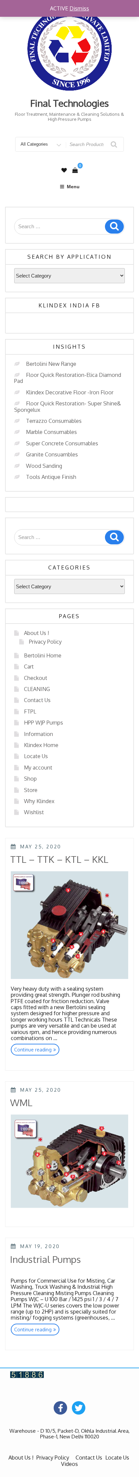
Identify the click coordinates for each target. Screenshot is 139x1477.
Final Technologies (69, 103)
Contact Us (37, 700)
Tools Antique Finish (51, 477)
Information (38, 734)
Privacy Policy (45, 641)
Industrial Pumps (45, 1259)
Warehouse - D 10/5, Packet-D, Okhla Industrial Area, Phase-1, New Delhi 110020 (69, 1434)
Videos (69, 1464)
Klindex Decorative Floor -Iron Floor (69, 392)
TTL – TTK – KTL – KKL (59, 859)
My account (38, 767)
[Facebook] (60, 1408)
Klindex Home (41, 745)
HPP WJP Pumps (43, 722)
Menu (73, 186)
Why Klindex (39, 801)
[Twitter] (78, 1408)
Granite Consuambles (52, 454)
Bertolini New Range (51, 363)
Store (30, 790)
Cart (29, 666)
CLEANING (37, 689)
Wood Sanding (44, 465)
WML (21, 1102)
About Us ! (36, 633)
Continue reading (36, 1050)
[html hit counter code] (27, 1374)
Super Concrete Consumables (62, 443)
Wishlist (34, 812)
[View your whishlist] (64, 170)
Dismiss (79, 8)
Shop (30, 778)
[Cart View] (75, 170)
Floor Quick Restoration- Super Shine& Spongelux (67, 406)
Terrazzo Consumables (54, 420)
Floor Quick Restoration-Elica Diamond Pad (67, 378)
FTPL (30, 711)
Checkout (35, 678)
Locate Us (36, 756)
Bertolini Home (42, 655)
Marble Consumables (51, 432)
